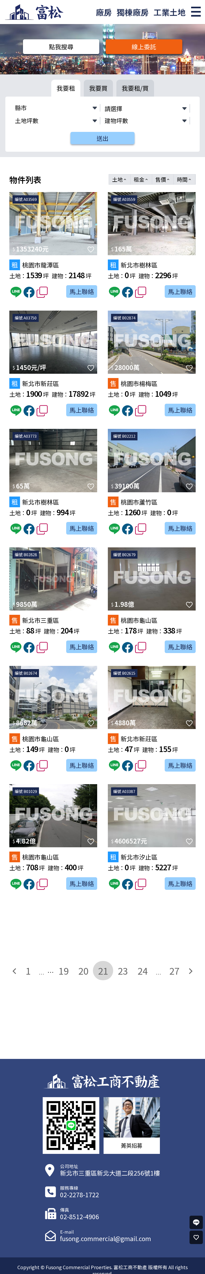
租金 (141, 179)
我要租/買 (135, 88)
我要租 (66, 88)
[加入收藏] (90, 249)
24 (142, 970)
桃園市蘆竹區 (133, 501)
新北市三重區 (35, 620)
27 (174, 970)
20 (83, 970)
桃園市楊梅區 (133, 383)
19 (63, 970)
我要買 (98, 88)
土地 (119, 179)
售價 (162, 179)
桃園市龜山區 (133, 620)
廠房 (104, 12)
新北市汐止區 (133, 856)
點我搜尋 (61, 46)
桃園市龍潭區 (35, 264)
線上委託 (144, 46)
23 (123, 970)
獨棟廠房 (133, 12)
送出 (102, 138)
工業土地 (169, 12)
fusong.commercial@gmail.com (105, 1238)
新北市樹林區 (133, 264)
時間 (184, 179)
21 (103, 970)
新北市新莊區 (35, 383)
